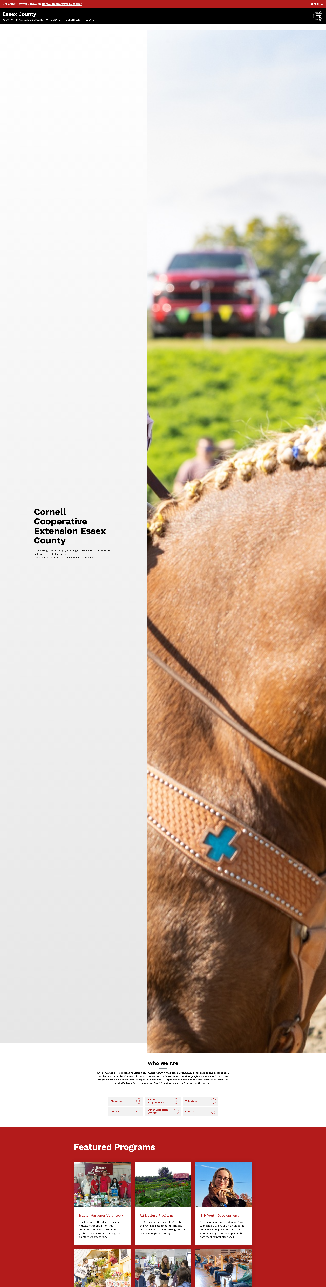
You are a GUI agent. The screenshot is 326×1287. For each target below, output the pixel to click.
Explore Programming (156, 1101)
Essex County (19, 14)
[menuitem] (6, 19)
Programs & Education (30, 19)
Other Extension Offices (158, 1111)
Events (89, 19)
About (6, 19)
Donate (55, 19)
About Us (116, 1101)
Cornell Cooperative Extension (62, 3)
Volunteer (73, 19)
